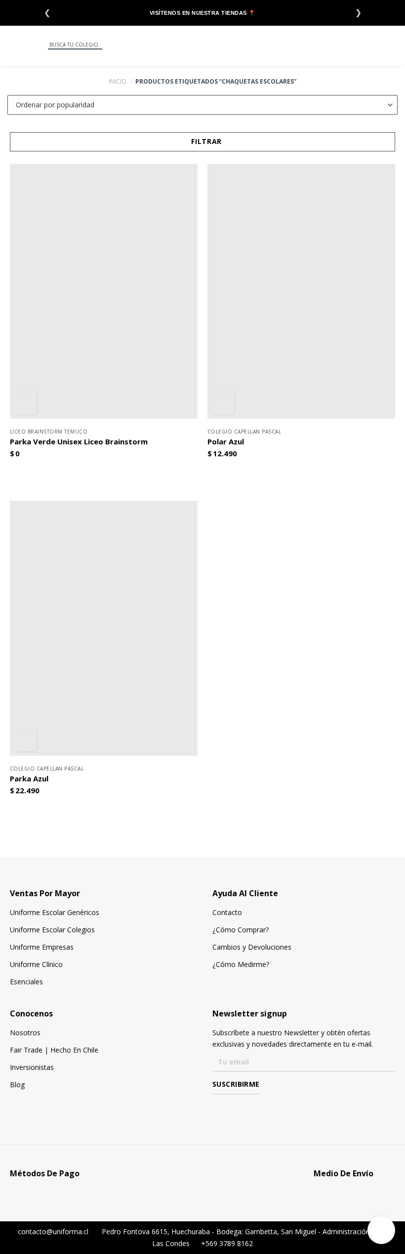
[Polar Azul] (301, 291)
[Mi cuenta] (368, 45)
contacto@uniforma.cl (52, 1231)
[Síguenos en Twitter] (246, 1108)
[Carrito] (392, 45)
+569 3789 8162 (226, 1243)
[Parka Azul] (104, 628)
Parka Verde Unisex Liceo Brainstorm (79, 441)
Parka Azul (29, 778)
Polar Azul (225, 441)
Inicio (117, 81)
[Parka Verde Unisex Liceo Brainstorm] (104, 291)
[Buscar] (39, 45)
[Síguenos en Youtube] (261, 1108)
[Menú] (13, 45)
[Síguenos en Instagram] (232, 1108)
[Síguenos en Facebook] (218, 1108)
